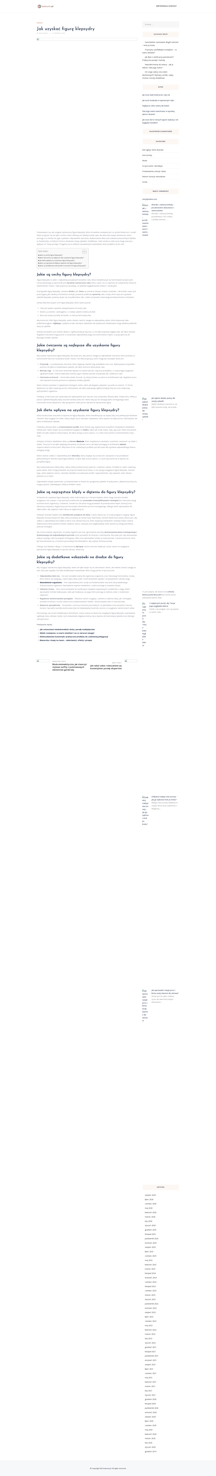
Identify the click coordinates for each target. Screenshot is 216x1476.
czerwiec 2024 (150, 1282)
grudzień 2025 (150, 1230)
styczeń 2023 (150, 1299)
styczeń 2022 (150, 1343)
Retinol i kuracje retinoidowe (153, 176)
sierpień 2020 (150, 1417)
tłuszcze (80, 441)
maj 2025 (148, 1260)
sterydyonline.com (149, 199)
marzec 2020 (150, 1438)
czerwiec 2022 (150, 1321)
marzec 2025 (150, 1269)
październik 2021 (151, 1356)
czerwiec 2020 (150, 1425)
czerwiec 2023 (150, 1290)
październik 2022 (151, 1304)
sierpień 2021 (150, 1364)
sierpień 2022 (150, 1312)
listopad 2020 (150, 1403)
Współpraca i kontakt (166, 6)
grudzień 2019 (150, 1451)
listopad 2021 (150, 1351)
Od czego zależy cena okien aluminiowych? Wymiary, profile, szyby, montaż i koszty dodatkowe (158, 75)
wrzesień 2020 (151, 1412)
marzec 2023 (150, 1295)
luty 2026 (148, 1221)
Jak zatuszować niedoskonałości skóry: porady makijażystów (67, 629)
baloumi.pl (107, 1468)
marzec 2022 (150, 1334)
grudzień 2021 (150, 1347)
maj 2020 (148, 1430)
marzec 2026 (150, 1217)
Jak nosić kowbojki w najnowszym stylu (158, 100)
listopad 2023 (150, 1286)
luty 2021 (148, 1390)
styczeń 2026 (150, 1225)
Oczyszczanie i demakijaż (152, 166)
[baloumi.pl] (49, 6)
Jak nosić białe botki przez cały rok (156, 95)
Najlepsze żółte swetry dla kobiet (155, 106)
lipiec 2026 (149, 1199)
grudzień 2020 (150, 1399)
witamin (123, 444)
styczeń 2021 (150, 1395)
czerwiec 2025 (150, 1256)
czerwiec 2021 (150, 1373)
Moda (144, 160)
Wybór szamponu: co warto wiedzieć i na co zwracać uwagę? (67, 633)
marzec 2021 (150, 1386)
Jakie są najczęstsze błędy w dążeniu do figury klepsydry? (61, 263)
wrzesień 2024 (151, 1277)
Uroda (40, 23)
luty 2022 (148, 1338)
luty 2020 (148, 1443)
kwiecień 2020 (150, 1434)
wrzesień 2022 (151, 1308)
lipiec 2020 (149, 1421)
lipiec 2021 (149, 1369)
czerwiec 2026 (150, 1203)
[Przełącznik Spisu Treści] (83, 252)
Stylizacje (57, 323)
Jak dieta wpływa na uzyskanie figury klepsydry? (57, 260)
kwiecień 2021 (150, 1382)
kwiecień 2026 (150, 1212)
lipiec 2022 (149, 1317)
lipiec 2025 (149, 1251)
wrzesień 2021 (151, 1360)
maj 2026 (148, 1208)
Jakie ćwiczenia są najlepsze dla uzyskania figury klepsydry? (62, 258)
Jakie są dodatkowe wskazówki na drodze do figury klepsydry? (63, 266)
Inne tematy (147, 155)
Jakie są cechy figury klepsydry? (51, 255)
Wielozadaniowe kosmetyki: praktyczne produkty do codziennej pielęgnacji (74, 636)
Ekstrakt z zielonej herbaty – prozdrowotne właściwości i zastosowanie (163, 207)
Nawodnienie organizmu (51, 582)
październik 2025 (151, 1238)
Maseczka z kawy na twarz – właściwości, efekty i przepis (66, 640)
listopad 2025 (150, 1234)
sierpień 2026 (150, 1195)
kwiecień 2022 (150, 1330)
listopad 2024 (150, 1273)
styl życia (79, 546)
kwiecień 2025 (150, 1264)
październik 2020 (151, 1408)
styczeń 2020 (150, 1447)
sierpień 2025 (150, 1247)
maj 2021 (148, 1377)
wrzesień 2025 (151, 1243)
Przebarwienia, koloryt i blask (154, 171)
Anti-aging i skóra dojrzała (152, 150)
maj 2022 (148, 1325)
